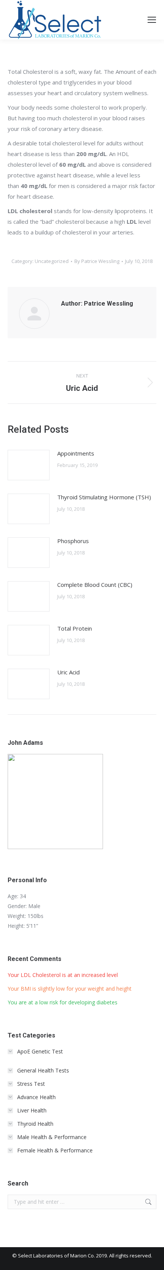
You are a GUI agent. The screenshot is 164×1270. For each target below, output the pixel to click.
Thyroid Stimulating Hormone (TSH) (104, 497)
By (96, 261)
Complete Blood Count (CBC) (94, 584)
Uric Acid (68, 672)
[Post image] (29, 465)
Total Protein (74, 628)
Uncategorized (52, 261)
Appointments (75, 453)
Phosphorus (73, 541)
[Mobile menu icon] (151, 19)
